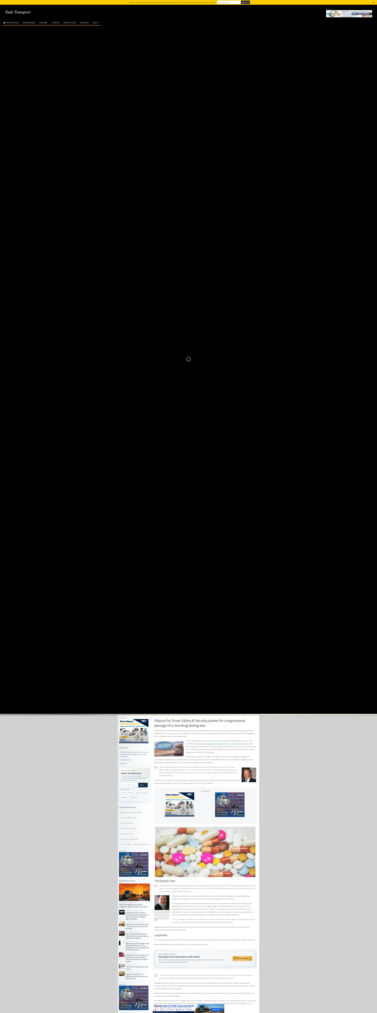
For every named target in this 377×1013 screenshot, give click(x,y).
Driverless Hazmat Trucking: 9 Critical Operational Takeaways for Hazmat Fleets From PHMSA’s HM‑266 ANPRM (137, 916)
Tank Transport (17, 12)
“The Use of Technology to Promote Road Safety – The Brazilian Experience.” (222, 743)
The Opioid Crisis (125, 760)
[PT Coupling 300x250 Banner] (230, 816)
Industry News (29, 22)
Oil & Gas (131, 793)
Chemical (138, 793)
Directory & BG (69, 22)
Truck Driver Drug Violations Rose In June (137, 968)
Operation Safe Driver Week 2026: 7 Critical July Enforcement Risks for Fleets (137, 926)
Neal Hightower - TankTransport (176, 365)
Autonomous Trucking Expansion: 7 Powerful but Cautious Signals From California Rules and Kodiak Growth (137, 958)
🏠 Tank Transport (11, 22)
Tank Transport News (188, 352)
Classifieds (84, 22)
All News (124, 793)
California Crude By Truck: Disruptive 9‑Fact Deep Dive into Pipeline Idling (137, 976)
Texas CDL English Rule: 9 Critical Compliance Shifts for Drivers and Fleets (133, 906)
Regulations (125, 797)
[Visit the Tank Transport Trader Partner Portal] (188, 1008)
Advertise (55, 22)
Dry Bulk (144, 793)
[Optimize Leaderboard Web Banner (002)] (349, 13)
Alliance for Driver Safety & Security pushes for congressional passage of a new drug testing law (134, 754)
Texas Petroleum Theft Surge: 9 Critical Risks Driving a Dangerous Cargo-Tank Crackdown (137, 936)
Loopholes (123, 763)
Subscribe (43, 22)
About (95, 22)
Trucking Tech (133, 797)
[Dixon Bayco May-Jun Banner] (179, 816)
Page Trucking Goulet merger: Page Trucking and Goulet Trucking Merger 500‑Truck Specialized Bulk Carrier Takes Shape (137, 946)
